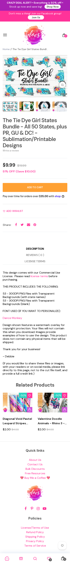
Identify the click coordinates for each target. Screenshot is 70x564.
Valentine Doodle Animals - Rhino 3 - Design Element (51, 421)
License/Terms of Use (35, 528)
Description (35, 249)
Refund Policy (35, 532)
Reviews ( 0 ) (35, 255)
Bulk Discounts (35, 469)
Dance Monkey (12, 318)
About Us (35, 460)
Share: (7, 225)
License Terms (35, 261)
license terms (39, 276)
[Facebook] (25, 508)
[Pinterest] (32, 508)
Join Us (36, 17)
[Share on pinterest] (34, 224)
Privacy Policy (35, 541)
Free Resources (35, 473)
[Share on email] (28, 224)
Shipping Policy (35, 537)
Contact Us (35, 464)
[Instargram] (38, 508)
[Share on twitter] (22, 224)
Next (63, 415)
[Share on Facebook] (16, 224)
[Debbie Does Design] (34, 35)
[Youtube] (44, 508)
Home (6, 49)
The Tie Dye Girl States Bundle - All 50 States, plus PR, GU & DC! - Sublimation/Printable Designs (35, 133)
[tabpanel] (35, 76)
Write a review (11, 150)
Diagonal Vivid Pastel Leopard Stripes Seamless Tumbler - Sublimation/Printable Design (17, 421)
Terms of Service (35, 545)
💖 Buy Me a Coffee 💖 (35, 478)
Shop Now (53, 6)
